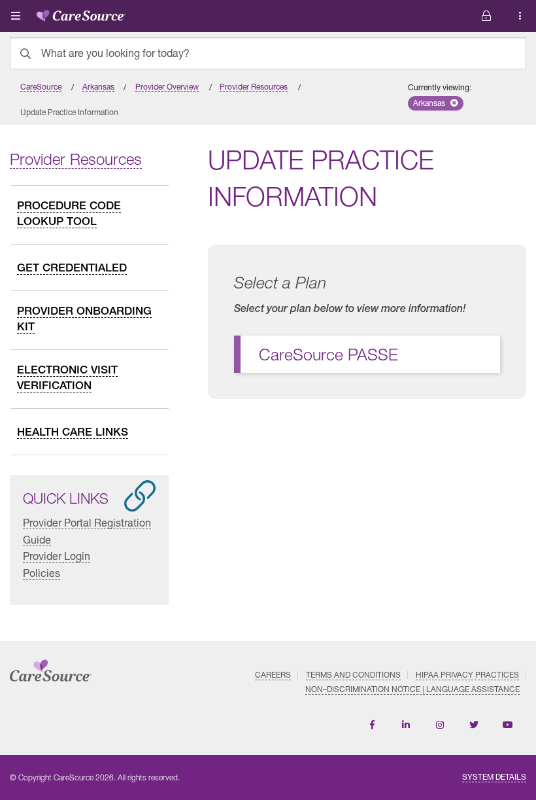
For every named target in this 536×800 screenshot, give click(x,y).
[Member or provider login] (520, 16)
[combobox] (268, 53)
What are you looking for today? (115, 53)
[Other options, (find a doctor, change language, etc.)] (486, 16)
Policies (41, 572)
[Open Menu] (15, 15)
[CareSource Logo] (81, 13)
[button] (435, 103)
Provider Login (56, 555)
